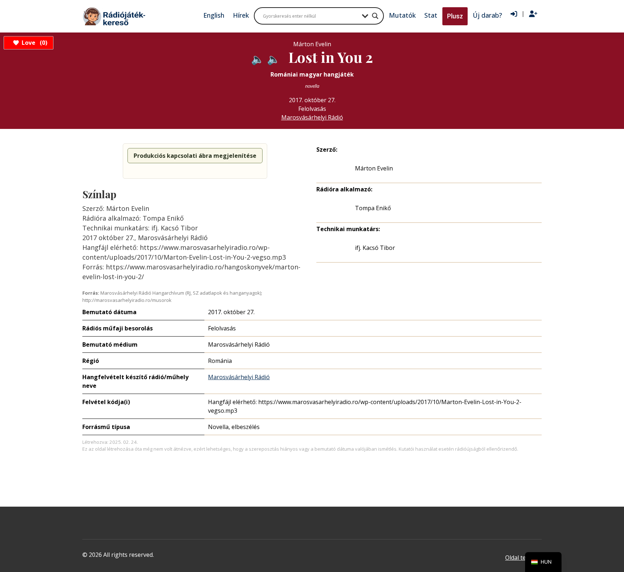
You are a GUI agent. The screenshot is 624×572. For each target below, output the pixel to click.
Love (33, 43)
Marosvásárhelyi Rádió (312, 117)
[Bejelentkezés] (514, 14)
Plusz (455, 16)
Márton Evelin (374, 168)
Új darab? (487, 15)
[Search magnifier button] (375, 16)
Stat (430, 15)
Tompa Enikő (373, 208)
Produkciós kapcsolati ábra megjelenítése (195, 156)
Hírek (241, 15)
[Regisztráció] (533, 14)
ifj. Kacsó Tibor (375, 248)
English (213, 15)
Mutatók (402, 15)
